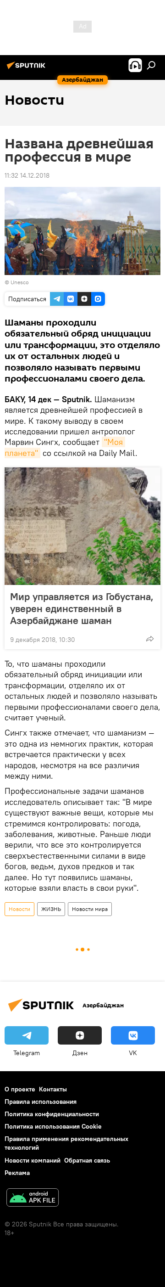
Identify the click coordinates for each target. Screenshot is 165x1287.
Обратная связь (87, 1160)
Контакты (53, 1089)
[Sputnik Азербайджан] (27, 69)
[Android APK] (32, 1198)
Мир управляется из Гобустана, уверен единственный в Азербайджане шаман (82, 608)
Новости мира (90, 908)
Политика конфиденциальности (52, 1114)
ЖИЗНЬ (51, 908)
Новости (19, 908)
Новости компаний (32, 1160)
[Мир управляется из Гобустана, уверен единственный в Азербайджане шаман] (82, 526)
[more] (150, 638)
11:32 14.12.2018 (27, 175)
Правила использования (41, 1101)
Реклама (17, 1173)
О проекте (20, 1089)
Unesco (20, 282)
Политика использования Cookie (53, 1126)
